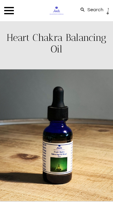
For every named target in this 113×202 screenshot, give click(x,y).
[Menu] (9, 10)
